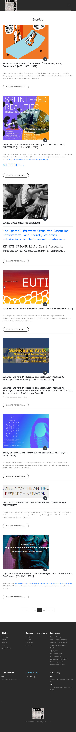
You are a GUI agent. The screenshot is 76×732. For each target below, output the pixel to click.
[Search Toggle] (63, 5)
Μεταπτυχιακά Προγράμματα (58, 642)
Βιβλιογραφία (54, 651)
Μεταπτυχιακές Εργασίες (57, 664)
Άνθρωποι (4, 642)
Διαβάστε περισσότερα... (16, 87)
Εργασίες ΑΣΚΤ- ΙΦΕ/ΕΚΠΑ (59, 659)
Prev (23, 610)
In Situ (28, 645)
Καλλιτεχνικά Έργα (56, 653)
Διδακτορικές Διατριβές (57, 662)
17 (48, 610)
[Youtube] (30, 677)
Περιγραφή (4, 637)
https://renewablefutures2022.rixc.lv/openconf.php (28, 159)
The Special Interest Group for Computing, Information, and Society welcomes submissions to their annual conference (36, 235)
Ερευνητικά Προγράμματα (57, 645)
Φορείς (3, 645)
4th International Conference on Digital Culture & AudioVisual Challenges (43, 583)
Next (53, 610)
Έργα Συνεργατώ (55, 656)
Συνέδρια (52, 648)
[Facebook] (27, 677)
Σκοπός (3, 639)
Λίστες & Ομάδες (55, 637)
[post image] (26, 42)
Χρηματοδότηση (5, 648)
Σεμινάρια (28, 639)
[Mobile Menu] (69, 5)
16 (44, 610)
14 (35, 610)
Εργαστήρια (29, 642)
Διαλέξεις (28, 637)
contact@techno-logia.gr (10, 679)
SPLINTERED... (13, 165)
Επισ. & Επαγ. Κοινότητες (58, 639)
